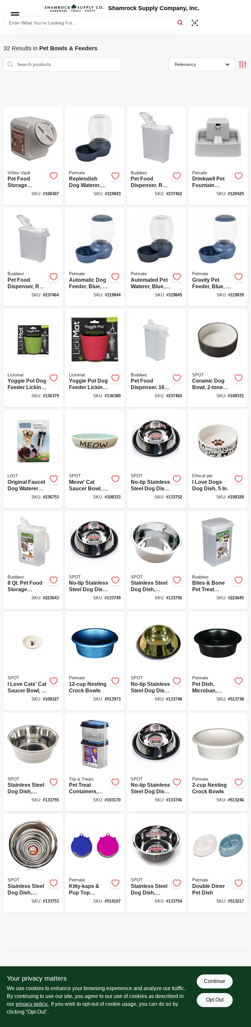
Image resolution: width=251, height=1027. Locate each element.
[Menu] (15, 15)
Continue (214, 981)
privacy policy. (32, 1004)
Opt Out (215, 1000)
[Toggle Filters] (242, 64)
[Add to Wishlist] (53, 176)
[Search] (180, 22)
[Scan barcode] (194, 22)
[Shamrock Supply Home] (74, 8)
